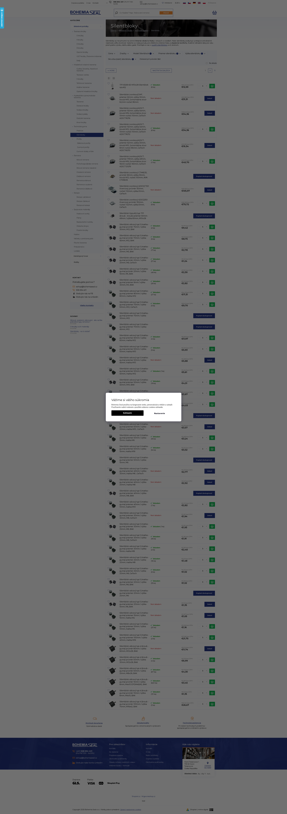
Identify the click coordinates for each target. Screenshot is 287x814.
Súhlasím (127, 413)
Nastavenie (159, 413)
